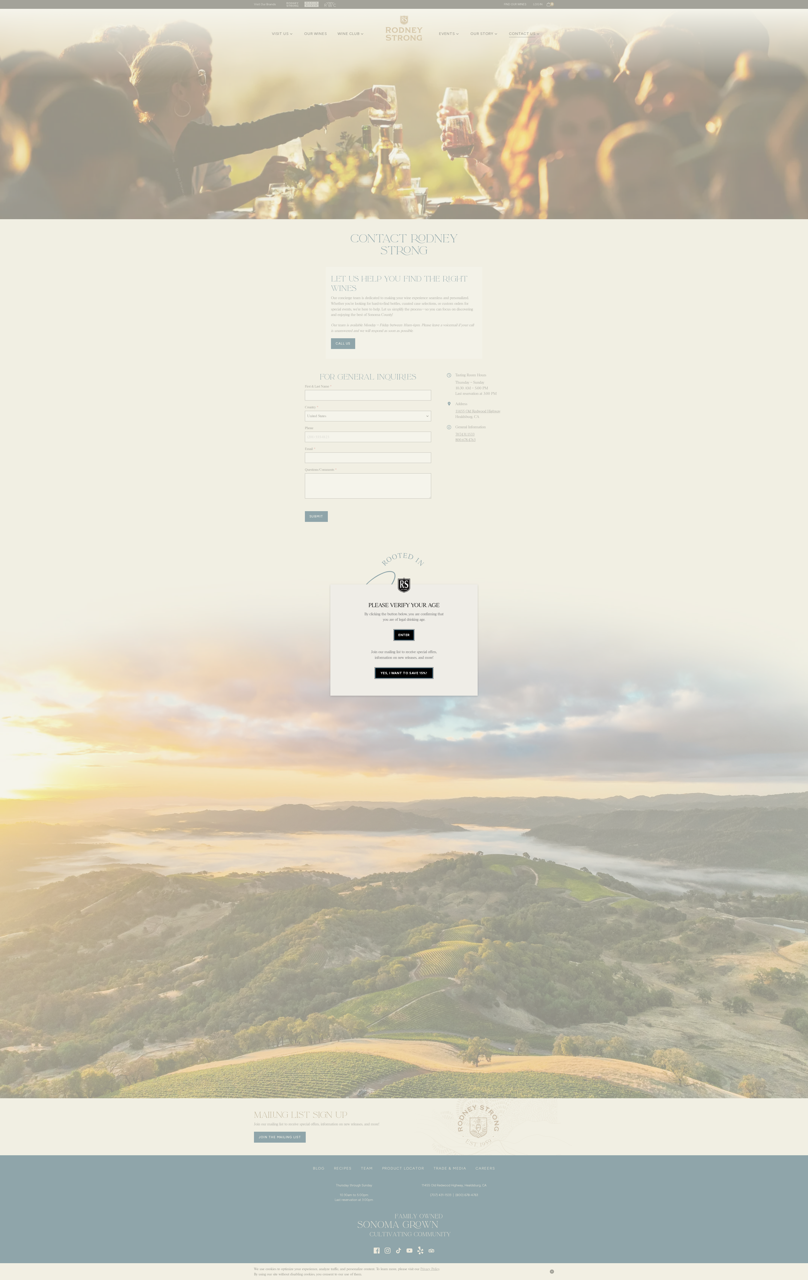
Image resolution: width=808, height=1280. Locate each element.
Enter (404, 635)
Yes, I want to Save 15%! (404, 673)
